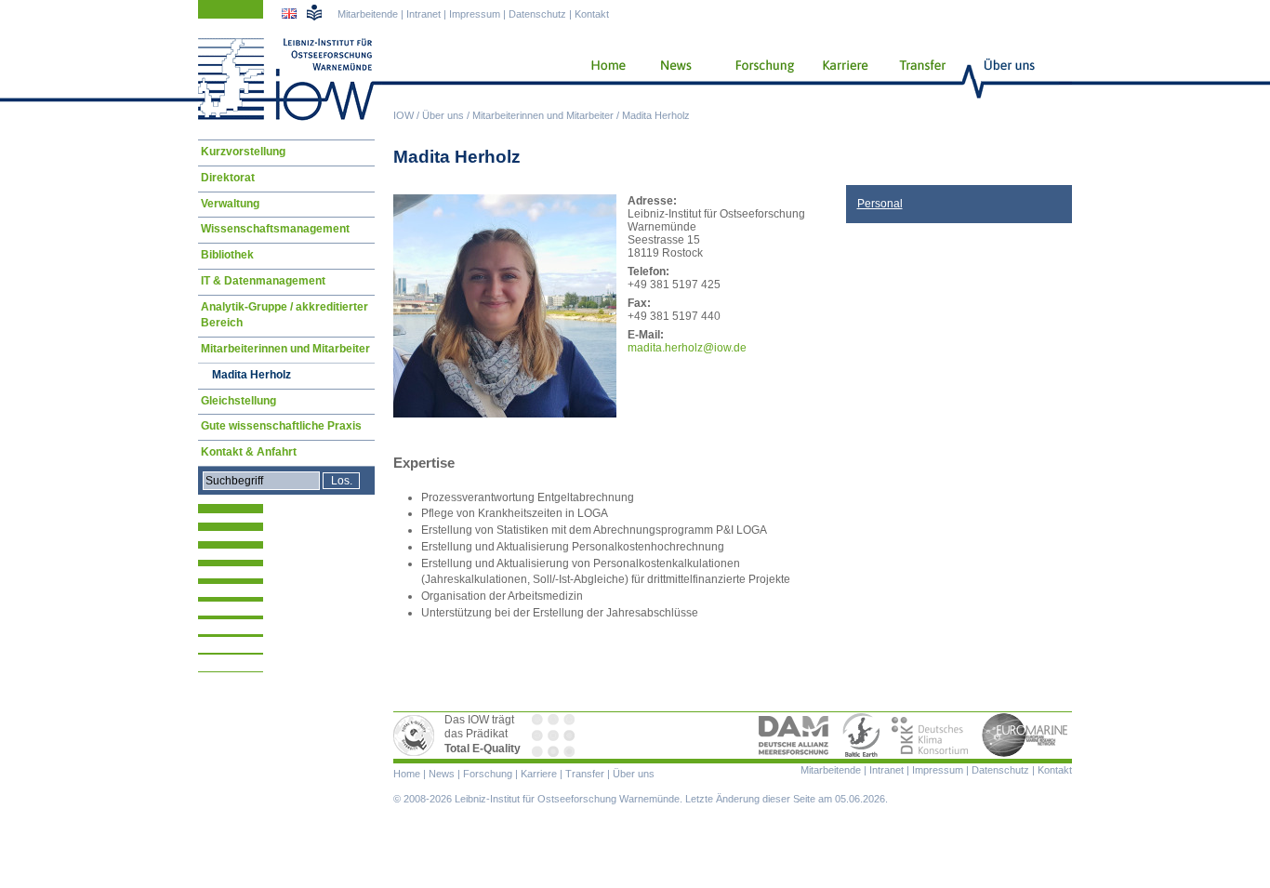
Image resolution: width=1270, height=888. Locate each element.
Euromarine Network (1025, 735)
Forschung (757, 79)
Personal (880, 203)
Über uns (443, 115)
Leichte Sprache (314, 12)
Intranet (423, 14)
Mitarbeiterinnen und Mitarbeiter (543, 115)
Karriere (839, 79)
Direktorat (228, 177)
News (673, 79)
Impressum (474, 14)
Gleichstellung (238, 400)
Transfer (920, 79)
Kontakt (592, 14)
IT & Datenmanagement (263, 280)
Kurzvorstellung (243, 151)
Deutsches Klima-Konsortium (931, 735)
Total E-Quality (416, 735)
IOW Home (286, 79)
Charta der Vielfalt (555, 735)
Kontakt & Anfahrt (249, 451)
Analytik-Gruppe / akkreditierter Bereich (284, 315)
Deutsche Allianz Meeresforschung (794, 735)
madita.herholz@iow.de (687, 347)
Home (601, 79)
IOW (403, 115)
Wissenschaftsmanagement (275, 228)
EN (291, 15)
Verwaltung (230, 203)
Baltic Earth (861, 735)
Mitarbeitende (367, 14)
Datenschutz (537, 14)
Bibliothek (227, 254)
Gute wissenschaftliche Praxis (281, 425)
